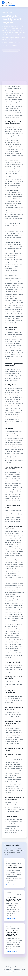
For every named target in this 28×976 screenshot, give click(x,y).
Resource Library (12, 5)
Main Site (4, 5)
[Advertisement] (14, 66)
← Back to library (7, 12)
